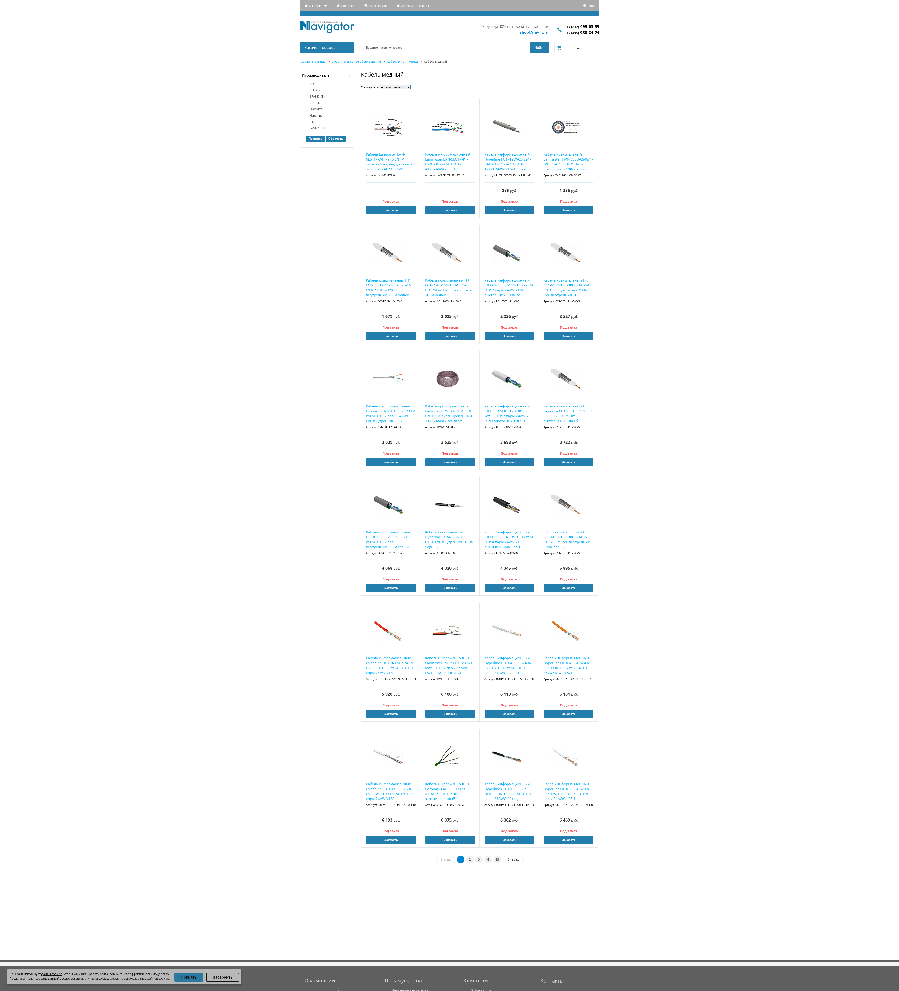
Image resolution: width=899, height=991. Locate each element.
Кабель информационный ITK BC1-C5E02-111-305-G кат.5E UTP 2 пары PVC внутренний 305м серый (388, 539)
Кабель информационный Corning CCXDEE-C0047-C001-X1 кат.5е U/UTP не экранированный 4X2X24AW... (449, 791)
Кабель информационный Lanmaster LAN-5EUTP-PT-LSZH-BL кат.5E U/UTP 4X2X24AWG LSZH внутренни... (448, 162)
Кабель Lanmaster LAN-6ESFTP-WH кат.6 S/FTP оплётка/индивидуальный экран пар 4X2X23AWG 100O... (389, 162)
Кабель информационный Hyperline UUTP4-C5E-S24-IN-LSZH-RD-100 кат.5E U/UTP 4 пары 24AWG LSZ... (390, 665)
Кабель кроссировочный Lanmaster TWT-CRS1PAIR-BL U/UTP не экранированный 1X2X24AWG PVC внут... (448, 413)
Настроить (223, 977)
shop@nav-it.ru (534, 32)
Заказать (391, 210)
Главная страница (312, 61)
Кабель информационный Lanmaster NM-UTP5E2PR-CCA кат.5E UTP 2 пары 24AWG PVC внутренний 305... (391, 413)
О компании (318, 6)
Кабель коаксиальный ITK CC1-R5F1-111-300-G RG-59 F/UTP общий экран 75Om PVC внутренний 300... (566, 287)
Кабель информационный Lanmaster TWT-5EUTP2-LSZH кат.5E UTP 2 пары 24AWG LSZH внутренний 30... (449, 665)
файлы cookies (51, 974)
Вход (591, 6)
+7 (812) (583, 27)
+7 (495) (583, 33)
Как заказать (377, 6)
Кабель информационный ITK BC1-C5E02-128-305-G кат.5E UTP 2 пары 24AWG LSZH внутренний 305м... (507, 413)
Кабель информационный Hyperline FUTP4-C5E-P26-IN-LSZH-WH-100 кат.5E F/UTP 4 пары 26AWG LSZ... (390, 791)
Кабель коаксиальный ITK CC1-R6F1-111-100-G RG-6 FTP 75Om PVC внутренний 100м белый (448, 287)
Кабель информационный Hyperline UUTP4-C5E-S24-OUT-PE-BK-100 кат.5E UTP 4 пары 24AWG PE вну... (507, 791)
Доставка (347, 6)
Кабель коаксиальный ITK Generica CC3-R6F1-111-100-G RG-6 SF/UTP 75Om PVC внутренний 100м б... (568, 413)
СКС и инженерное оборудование (356, 61)
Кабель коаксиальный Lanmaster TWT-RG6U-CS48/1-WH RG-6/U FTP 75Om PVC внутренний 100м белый (568, 161)
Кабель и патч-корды (402, 61)
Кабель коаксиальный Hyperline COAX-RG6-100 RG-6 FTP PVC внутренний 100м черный (449, 539)
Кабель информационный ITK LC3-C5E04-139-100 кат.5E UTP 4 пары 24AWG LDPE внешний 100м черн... (509, 539)
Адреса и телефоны (415, 6)
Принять (189, 977)
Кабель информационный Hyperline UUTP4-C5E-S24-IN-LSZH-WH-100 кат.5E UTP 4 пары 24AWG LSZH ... (568, 791)
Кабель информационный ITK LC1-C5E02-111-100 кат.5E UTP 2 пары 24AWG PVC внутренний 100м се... (509, 287)
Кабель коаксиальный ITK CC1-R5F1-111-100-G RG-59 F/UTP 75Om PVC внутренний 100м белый (388, 287)
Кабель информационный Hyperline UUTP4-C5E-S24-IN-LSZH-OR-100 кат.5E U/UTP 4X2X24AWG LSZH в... (568, 665)
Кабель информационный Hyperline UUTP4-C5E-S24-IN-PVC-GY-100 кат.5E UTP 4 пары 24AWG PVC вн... (508, 665)
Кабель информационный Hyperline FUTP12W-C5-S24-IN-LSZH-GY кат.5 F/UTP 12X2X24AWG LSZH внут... (507, 161)
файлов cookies (158, 978)
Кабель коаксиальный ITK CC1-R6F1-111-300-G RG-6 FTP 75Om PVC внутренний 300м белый (567, 539)
